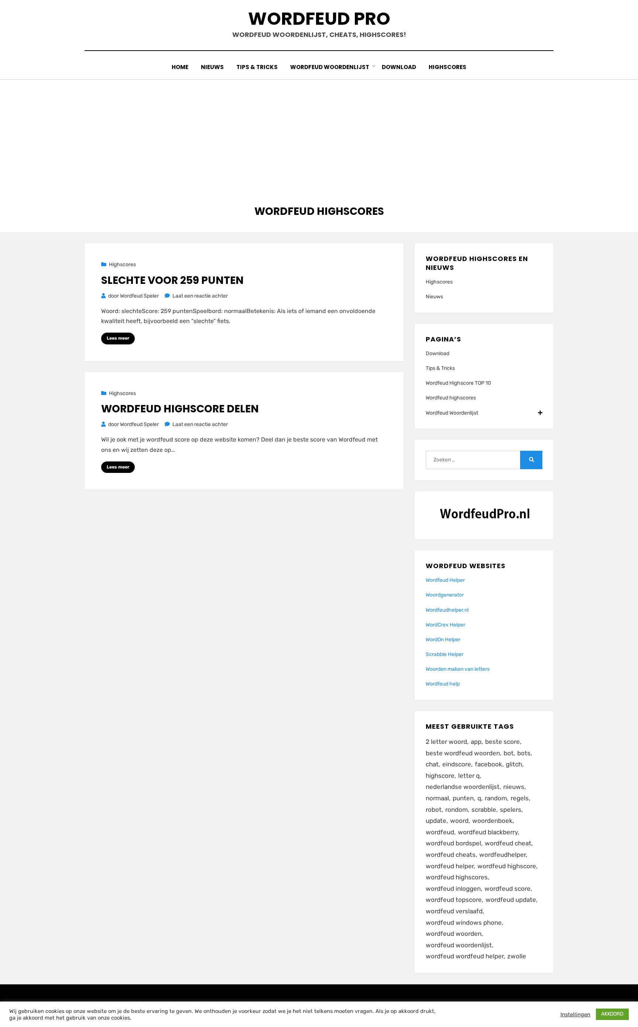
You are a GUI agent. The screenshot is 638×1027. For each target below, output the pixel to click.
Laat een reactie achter (200, 296)
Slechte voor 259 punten (172, 280)
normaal (437, 798)
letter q (469, 775)
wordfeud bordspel (453, 843)
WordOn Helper (443, 639)
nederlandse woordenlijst (463, 786)
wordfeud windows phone (464, 922)
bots (524, 753)
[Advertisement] (319, 135)
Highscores (447, 67)
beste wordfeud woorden (463, 753)
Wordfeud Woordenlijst (329, 67)
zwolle (516, 956)
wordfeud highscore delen (180, 409)
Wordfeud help (443, 684)
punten (463, 798)
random (496, 798)
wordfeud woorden (453, 933)
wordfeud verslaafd (454, 911)
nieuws (513, 786)
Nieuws (212, 67)
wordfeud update (511, 899)
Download (399, 67)
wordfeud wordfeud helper (465, 956)
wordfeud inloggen (453, 888)
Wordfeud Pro (319, 18)
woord (459, 820)
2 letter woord (446, 741)
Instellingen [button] (575, 1014)
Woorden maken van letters (458, 669)
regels (520, 798)
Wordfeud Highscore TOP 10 (458, 383)
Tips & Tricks (257, 67)
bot (509, 753)
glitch (514, 764)
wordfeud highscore (506, 866)
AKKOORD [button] (612, 1014)
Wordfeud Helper (445, 580)
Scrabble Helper (444, 654)
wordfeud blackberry (488, 832)
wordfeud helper (450, 866)
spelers (510, 809)
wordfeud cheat (508, 843)
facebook (488, 764)
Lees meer (118, 338)
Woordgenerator (445, 595)
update (436, 820)
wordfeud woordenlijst (459, 945)
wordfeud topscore (454, 899)
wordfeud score (507, 888)
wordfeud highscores (457, 877)
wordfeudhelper (502, 854)
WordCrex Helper (445, 625)
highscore (440, 775)
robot (434, 809)
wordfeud (440, 832)
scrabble (483, 809)
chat (432, 764)
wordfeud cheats (451, 854)
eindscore (456, 764)
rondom (456, 809)
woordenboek (492, 820)
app (476, 741)
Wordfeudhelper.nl (447, 610)
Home (180, 67)
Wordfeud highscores (451, 398)
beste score (502, 741)
